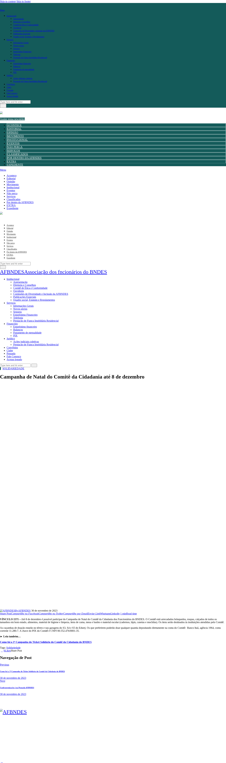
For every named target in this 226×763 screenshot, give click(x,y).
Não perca (15, 147)
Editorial (14, 128)
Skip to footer (23, 1)
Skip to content (8, 1)
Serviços (13, 150)
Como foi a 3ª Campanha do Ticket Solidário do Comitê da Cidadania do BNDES (46, 642)
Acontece (14, 125)
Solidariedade (13, 368)
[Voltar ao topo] (2, 761)
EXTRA (11, 161)
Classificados (17, 154)
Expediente (15, 164)
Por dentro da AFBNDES (24, 157)
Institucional (17, 139)
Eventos (13, 143)
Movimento (15, 136)
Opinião (12, 132)
